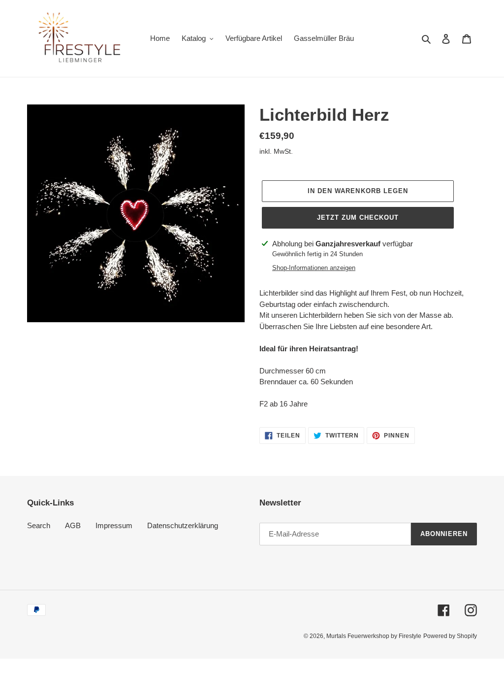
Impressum (113, 525)
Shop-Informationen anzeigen (313, 267)
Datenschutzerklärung (182, 525)
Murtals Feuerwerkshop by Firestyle (373, 636)
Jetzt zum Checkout (358, 217)
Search (38, 525)
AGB (73, 525)
